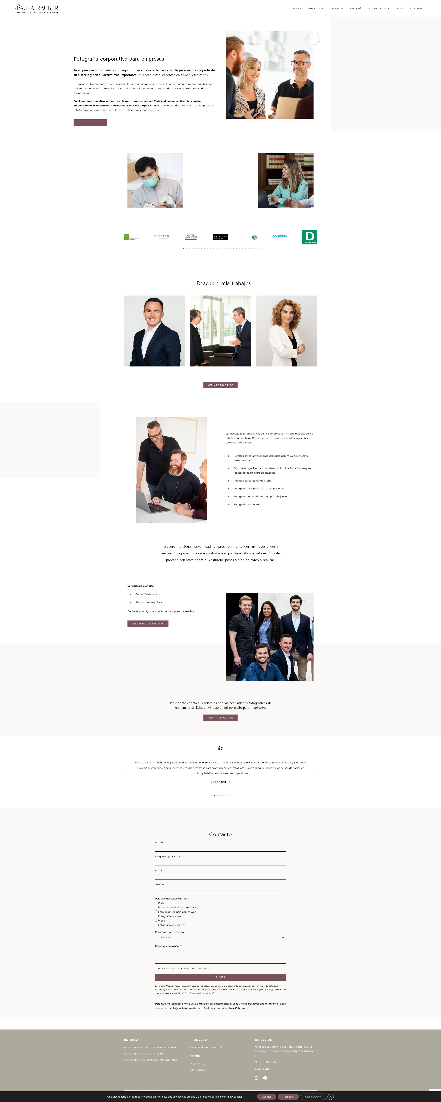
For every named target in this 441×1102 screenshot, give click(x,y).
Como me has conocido (169, 932)
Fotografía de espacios (171, 925)
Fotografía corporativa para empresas (150, 1047)
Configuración (313, 1096)
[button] (183, 248)
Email (158, 870)
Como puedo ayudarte (168, 946)
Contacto (416, 8)
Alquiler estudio (379, 8)
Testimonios (197, 1070)
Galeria (335, 8)
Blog (400, 8)
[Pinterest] (265, 1078)
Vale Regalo (197, 1063)
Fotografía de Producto (205, 1047)
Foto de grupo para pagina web (177, 911)
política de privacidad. (202, 993)
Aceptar (266, 1096)
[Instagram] (256, 1078)
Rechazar (288, 1096)
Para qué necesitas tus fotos (172, 898)
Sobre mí (355, 8)
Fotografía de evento (170, 916)
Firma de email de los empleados (178, 907)
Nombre (160, 842)
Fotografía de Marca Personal (144, 1053)
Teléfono (160, 884)
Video (161, 920)
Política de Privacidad (195, 968)
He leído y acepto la (183, 968)
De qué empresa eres (168, 856)
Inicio (297, 8)
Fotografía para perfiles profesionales (150, 1060)
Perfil (161, 903)
